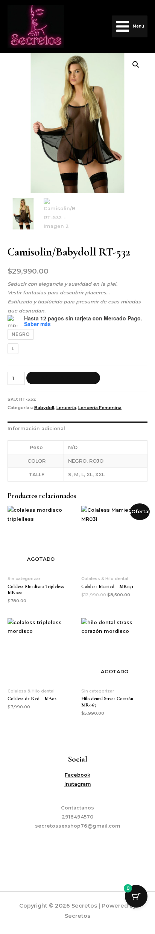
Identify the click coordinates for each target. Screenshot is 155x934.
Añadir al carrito (63, 377)
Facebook (77, 775)
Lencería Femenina (100, 407)
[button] (136, 64)
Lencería (66, 407)
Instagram (77, 784)
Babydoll (44, 407)
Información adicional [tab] (36, 428)
